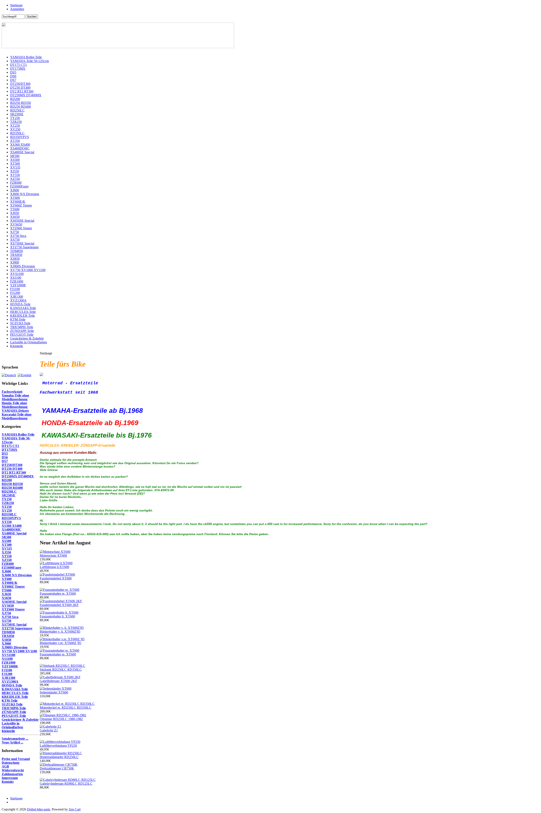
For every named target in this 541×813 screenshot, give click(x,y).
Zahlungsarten (12, 774)
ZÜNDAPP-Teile (22, 331)
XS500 (15, 160)
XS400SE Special (22, 152)
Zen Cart (75, 809)
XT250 (15, 125)
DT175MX (17, 68)
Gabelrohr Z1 (49, 730)
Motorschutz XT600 (53, 555)
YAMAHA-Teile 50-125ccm (29, 61)
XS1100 (15, 277)
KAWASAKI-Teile (23, 308)
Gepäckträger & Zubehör (27, 338)
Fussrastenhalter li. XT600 (57, 616)
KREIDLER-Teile (22, 315)
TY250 (15, 118)
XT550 (15, 175)
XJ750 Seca (18, 236)
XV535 (15, 167)
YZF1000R (18, 285)
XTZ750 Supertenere (24, 247)
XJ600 (14, 190)
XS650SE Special (22, 220)
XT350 (15, 141)
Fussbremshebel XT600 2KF (59, 605)
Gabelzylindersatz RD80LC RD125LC (66, 783)
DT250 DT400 (20, 87)
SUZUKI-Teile (20, 323)
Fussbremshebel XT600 (56, 578)
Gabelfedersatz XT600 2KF (58, 681)
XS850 (15, 258)
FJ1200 (15, 293)
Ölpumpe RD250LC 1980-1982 (61, 719)
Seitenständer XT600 (54, 692)
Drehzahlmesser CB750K (57, 768)
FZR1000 (16, 281)
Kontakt (8, 781)
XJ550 (14, 171)
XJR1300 (16, 296)
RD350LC (17, 133)
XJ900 (14, 262)
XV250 (15, 129)
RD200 (15, 99)
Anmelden (17, 9)
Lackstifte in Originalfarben (28, 342)
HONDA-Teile (20, 304)
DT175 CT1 (18, 65)
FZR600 (16, 182)
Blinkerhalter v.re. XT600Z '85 (60, 643)
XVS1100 (17, 274)
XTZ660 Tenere (21, 228)
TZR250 (16, 122)
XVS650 (16, 224)
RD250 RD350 (20, 103)
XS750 (15, 239)
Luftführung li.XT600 (54, 567)
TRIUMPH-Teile (21, 327)
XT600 (15, 198)
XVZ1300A (18, 300)
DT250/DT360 (20, 84)
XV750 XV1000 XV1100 (27, 270)
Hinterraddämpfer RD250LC (59, 757)
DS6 (13, 76)
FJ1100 (15, 289)
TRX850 (16, 255)
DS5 (13, 72)
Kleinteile (16, 346)
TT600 (14, 209)
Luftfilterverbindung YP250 (58, 745)
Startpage (16, 5)
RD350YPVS (19, 137)
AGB (5, 766)
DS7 (13, 80)
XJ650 (14, 213)
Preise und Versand (16, 759)
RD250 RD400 (20, 106)
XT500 (15, 163)
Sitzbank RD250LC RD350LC (61, 669)
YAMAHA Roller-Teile (26, 57)
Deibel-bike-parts (38, 809)
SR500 (14, 156)
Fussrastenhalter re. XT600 (58, 593)
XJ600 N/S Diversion (24, 194)
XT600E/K (17, 201)
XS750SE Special (22, 243)
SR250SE (16, 114)
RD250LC (17, 110)
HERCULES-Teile (23, 312)
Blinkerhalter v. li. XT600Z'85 (60, 631)
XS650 (15, 217)
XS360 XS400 (20, 144)
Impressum (10, 778)
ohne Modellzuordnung (15, 397)
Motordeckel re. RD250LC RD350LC (65, 707)
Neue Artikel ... (12, 742)
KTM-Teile (17, 319)
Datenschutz (10, 762)
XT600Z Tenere (21, 205)
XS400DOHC (20, 148)
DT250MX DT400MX (25, 95)
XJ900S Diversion (22, 266)
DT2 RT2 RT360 (21, 91)
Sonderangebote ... (15, 738)
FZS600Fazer (19, 186)
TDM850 (16, 251)
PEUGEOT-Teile (21, 334)
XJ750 (14, 232)
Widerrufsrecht (13, 770)
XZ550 (15, 179)
